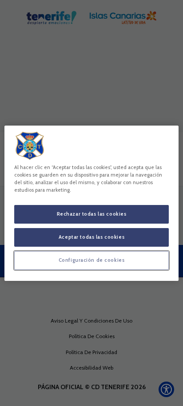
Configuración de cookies (92, 260)
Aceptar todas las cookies (91, 237)
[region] (91, 202)
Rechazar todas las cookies (92, 214)
